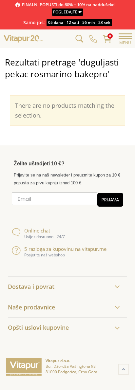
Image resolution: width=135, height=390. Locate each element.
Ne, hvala (100, 230)
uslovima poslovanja (115, 238)
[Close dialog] (127, 167)
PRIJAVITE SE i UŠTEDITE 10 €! (99, 223)
